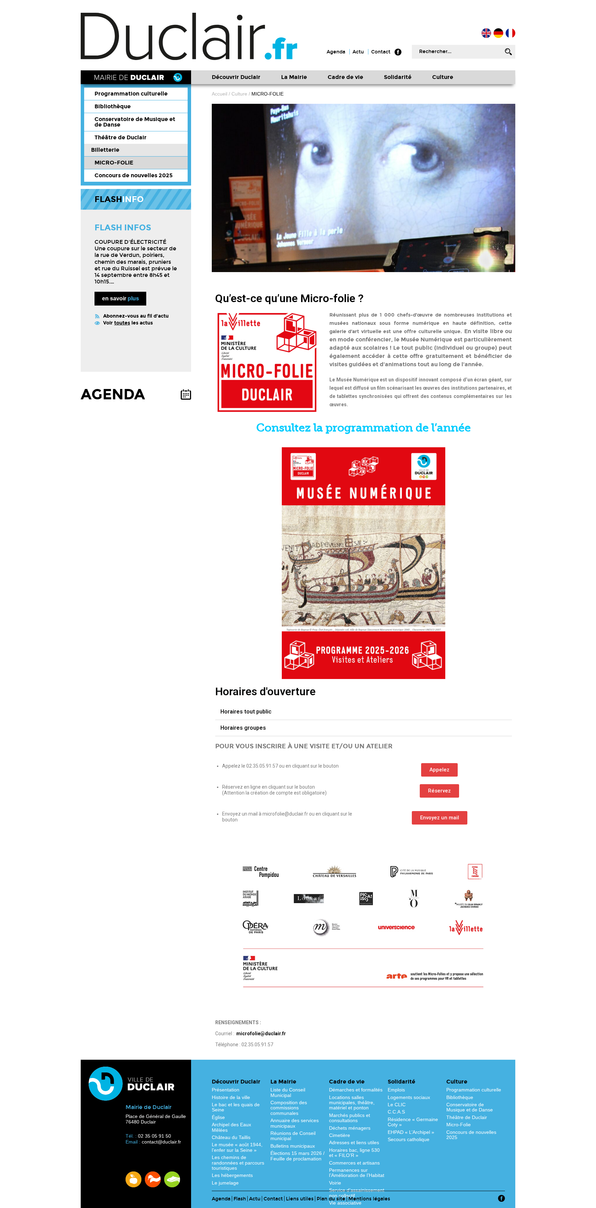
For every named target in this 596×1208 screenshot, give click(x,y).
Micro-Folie (458, 1124)
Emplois (396, 1089)
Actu (358, 52)
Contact (380, 52)
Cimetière (339, 1135)
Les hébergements (232, 1175)
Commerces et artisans (354, 1163)
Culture (442, 77)
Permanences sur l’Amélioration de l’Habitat (356, 1172)
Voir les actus (128, 323)
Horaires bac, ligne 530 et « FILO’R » (354, 1152)
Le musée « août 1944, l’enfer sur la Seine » (237, 1147)
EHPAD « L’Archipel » (411, 1132)
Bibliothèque (113, 106)
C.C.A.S (396, 1112)
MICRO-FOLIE (114, 162)
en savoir (120, 298)
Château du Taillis (231, 1137)
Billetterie (105, 150)
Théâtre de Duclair (121, 137)
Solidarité (397, 77)
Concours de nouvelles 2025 (134, 175)
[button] (439, 770)
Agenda (336, 52)
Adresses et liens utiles (354, 1142)
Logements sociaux (409, 1097)
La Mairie (294, 77)
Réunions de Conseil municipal (293, 1135)
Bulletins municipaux (292, 1146)
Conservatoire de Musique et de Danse (135, 122)
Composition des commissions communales (288, 1108)
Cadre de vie (345, 77)
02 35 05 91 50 (154, 1136)
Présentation (225, 1089)
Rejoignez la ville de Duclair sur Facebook (398, 52)
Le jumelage (225, 1183)
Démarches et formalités (356, 1089)
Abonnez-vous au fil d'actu (136, 316)
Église (218, 1117)
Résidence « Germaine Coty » (413, 1122)
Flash (240, 1199)
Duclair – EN (486, 33)
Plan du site (331, 1199)
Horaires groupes (243, 728)
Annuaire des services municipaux (294, 1123)
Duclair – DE (498, 33)
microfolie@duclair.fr (261, 1033)
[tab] (363, 712)
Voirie (335, 1183)
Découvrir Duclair (236, 77)
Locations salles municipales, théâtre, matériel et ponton (352, 1103)
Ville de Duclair (189, 36)
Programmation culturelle (131, 93)
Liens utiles (300, 1199)
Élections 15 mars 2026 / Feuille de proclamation (297, 1155)
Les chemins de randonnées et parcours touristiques (238, 1163)
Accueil (510, 33)
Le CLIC (397, 1104)
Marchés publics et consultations (349, 1117)
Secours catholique (408, 1139)
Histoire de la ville (231, 1097)
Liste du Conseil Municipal (287, 1092)
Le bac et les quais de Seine (236, 1107)
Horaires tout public (245, 711)
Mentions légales (369, 1199)
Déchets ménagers (349, 1128)
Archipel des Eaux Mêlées (231, 1127)
